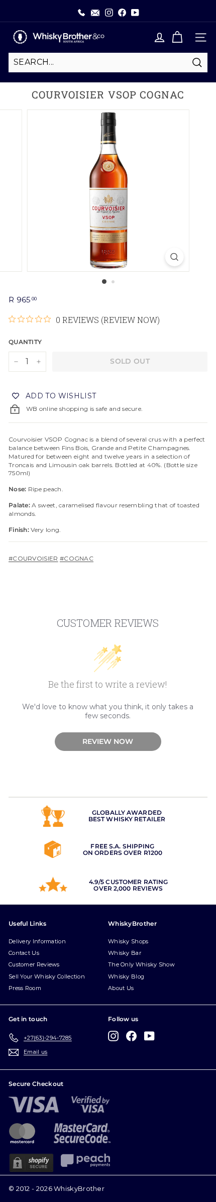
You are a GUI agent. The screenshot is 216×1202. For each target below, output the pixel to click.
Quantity (25, 342)
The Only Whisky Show (141, 964)
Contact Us (24, 952)
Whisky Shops (128, 941)
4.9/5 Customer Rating (128, 882)
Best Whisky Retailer (126, 819)
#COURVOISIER (33, 558)
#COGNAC (76, 558)
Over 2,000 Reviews (128, 888)
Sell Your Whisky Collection (47, 976)
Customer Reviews (34, 964)
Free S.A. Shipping (122, 846)
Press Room (25, 988)
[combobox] (108, 62)
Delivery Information (37, 941)
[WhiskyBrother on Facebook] (131, 1036)
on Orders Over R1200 (122, 852)
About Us (121, 988)
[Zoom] (174, 257)
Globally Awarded (127, 812)
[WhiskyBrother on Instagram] (113, 1036)
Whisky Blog (126, 976)
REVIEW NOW (107, 741)
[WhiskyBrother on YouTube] (149, 1036)
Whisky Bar (124, 952)
